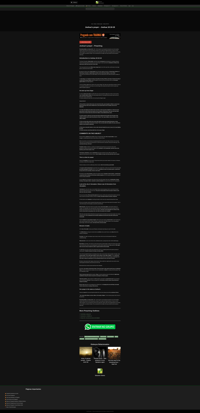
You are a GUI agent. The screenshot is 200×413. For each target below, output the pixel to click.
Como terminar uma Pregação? (12, 399)
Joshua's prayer (110, 336)
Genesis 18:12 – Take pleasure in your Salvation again (100, 360)
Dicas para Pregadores (10, 395)
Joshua (95, 23)
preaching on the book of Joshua (91, 338)
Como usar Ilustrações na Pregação (12, 397)
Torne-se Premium (123, 5)
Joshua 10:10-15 (103, 336)
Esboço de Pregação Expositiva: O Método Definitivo (16, 401)
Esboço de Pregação (70, 5)
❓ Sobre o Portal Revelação (10, 407)
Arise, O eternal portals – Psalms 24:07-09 (86, 360)
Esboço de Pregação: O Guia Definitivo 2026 (14, 405)
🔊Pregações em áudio (80, 5)
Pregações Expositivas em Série (12, 393)
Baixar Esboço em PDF (86, 42)
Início (92, 23)
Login (129, 5)
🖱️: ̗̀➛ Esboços (74, 2)
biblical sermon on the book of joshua (92, 336)
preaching (82, 338)
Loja (133, 5)
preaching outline (102, 338)
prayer (116, 336)
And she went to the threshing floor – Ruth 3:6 (114, 362)
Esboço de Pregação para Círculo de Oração (14, 403)
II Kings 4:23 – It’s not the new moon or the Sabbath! (90, 317)
